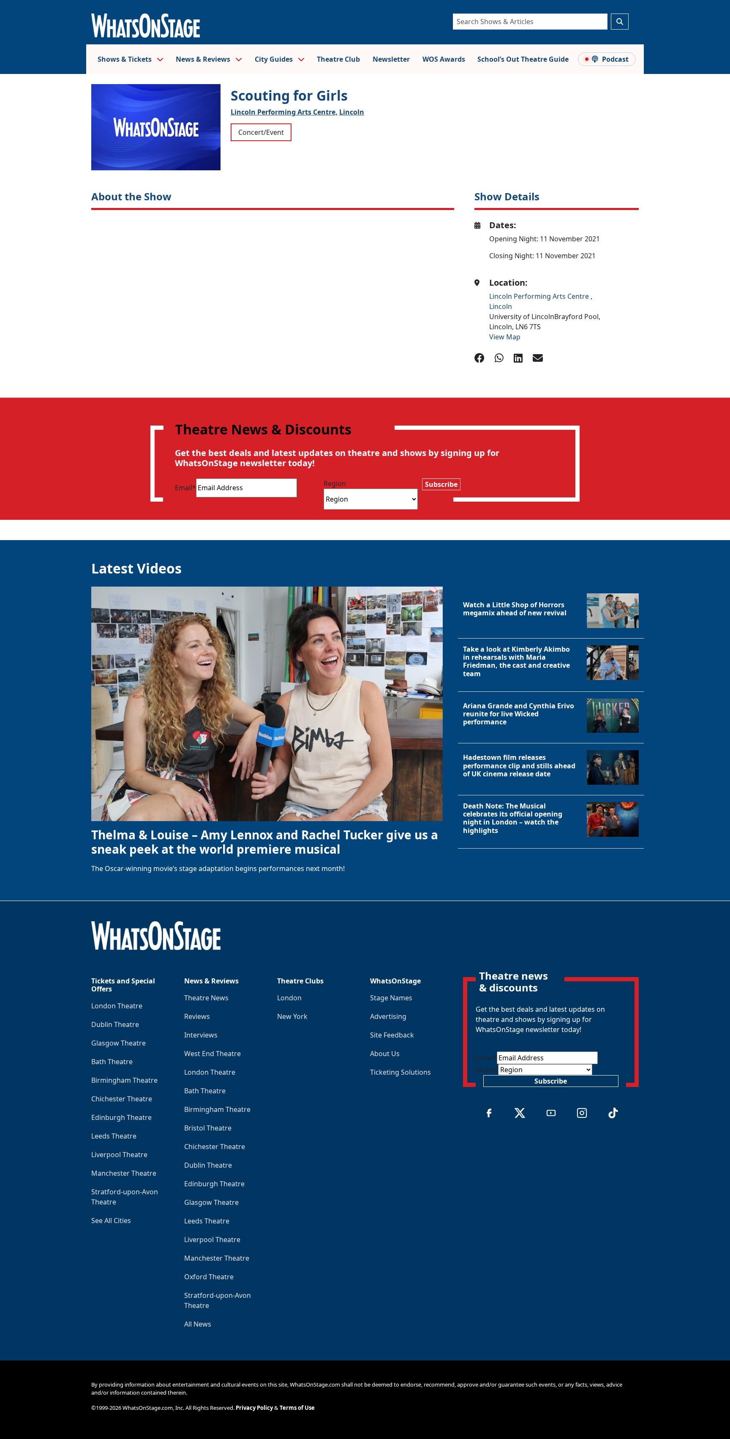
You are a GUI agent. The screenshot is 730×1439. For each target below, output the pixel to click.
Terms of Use (297, 1408)
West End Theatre (212, 1053)
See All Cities (111, 1220)
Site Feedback (392, 1035)
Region (335, 483)
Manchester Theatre (123, 1173)
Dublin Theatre (115, 1024)
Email (185, 487)
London (289, 997)
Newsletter (391, 59)
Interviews (201, 1035)
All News (197, 1324)
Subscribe (441, 484)
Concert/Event (261, 132)
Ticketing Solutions (400, 1072)
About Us (385, 1053)
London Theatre (116, 1005)
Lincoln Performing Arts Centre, (284, 112)
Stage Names (391, 997)
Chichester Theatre (121, 1098)
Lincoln (351, 112)
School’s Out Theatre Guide (523, 59)
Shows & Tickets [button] (125, 59)
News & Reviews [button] (204, 59)
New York (292, 1016)
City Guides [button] (274, 59)
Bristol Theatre (208, 1128)
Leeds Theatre (113, 1136)
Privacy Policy (254, 1408)
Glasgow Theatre (118, 1043)
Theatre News (206, 997)
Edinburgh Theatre (121, 1117)
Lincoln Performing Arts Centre (540, 296)
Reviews (197, 1016)
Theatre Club (338, 59)
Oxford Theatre (209, 1276)
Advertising (388, 1016)
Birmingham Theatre (124, 1080)
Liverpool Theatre (119, 1154)
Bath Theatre (112, 1061)
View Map (504, 336)
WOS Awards (443, 59)
